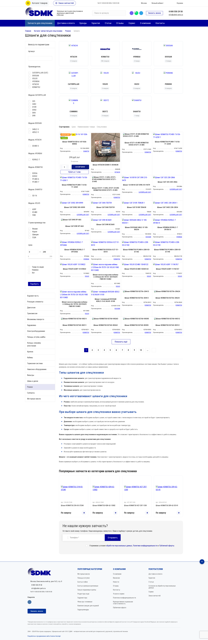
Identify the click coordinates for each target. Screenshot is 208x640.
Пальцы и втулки (84, 578)
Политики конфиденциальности (145, 546)
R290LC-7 (36, 160)
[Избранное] (168, 3)
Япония (35, 229)
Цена (74, 127)
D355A (34, 173)
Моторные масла (84, 574)
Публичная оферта (119, 608)
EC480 (34, 212)
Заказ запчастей (154, 596)
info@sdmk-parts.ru (176, 15)
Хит (33, 273)
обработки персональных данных (119, 546)
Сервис (151, 592)
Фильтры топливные (85, 602)
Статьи (151, 582)
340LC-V (35, 129)
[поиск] (123, 13)
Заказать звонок (154, 13)
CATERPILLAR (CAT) (40, 73)
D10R (34, 107)
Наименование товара (86, 127)
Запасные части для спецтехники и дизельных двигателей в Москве (70, 13)
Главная (28, 31)
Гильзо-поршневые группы (87, 590)
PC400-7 (35, 182)
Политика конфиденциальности (124, 598)
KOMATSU (36, 87)
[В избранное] (87, 134)
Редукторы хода (83, 594)
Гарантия (152, 578)
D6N (34, 113)
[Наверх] (202, 561)
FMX (34, 215)
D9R (33, 116)
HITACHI (35, 84)
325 (33, 101)
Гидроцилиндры (83, 610)
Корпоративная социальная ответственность (123, 603)
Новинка (35, 270)
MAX (136, 13)
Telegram (141, 13)
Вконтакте (29, 602)
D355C (34, 176)
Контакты (116, 590)
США (34, 237)
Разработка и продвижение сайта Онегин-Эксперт (44, 636)
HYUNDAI (35, 81)
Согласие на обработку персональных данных (162, 587)
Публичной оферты (166, 546)
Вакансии (116, 578)
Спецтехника (102, 127)
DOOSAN (35, 76)
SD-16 (34, 196)
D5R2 (34, 110)
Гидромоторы (82, 598)
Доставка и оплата (155, 574)
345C (34, 104)
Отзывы (116, 586)
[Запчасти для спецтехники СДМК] (39, 13)
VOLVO (34, 79)
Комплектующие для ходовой (88, 606)
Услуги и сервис (118, 594)
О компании (117, 574)
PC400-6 (35, 179)
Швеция (35, 235)
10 (141, 350)
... (147, 350)
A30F (34, 209)
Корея (34, 232)
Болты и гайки (83, 582)
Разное (68, 31)
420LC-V (35, 132)
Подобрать (34, 284)
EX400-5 (35, 146)
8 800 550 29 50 (176, 11)
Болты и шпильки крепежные (88, 586)
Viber (131, 13)
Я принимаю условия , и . (132, 546)
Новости (116, 582)
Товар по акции (38, 267)
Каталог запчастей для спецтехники (48, 31)
